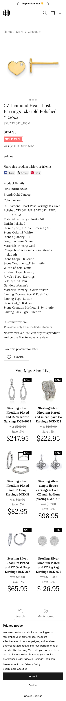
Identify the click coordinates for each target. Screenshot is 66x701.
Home (8, 31)
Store (19, 31)
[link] (33, 694)
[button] (7, 12)
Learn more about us (15, 668)
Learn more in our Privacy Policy (22, 664)
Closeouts (34, 31)
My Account (45, 616)
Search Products (20, 618)
